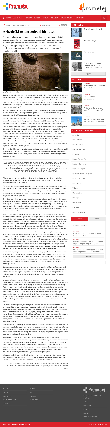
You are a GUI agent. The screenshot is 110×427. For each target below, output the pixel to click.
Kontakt (86, 409)
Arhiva (88, 74)
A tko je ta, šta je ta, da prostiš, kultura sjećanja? (93, 109)
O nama (85, 402)
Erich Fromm (77, 202)
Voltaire (75, 188)
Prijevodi (70, 18)
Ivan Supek (76, 198)
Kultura (46, 18)
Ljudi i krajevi (18, 18)
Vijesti (97, 219)
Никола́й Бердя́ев (79, 149)
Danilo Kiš (76, 207)
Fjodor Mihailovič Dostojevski (82, 173)
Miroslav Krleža (78, 145)
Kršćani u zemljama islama (22, 25)
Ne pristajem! (89, 52)
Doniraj (86, 413)
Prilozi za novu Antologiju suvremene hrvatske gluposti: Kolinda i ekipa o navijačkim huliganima (88, 251)
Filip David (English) (79, 169)
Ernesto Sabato (78, 140)
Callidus (104, 424)
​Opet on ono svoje (80, 225)
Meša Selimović (78, 183)
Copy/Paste (79, 18)
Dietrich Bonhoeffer (79, 159)
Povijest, (9, 25)
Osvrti (8, 18)
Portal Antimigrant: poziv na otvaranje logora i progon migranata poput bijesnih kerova (88, 243)
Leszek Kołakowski (79, 212)
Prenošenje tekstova (91, 417)
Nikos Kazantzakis (79, 178)
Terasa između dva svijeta (94, 29)
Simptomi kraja (90, 40)
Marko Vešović (78, 193)
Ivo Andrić (76, 154)
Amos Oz (76, 135)
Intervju (62, 18)
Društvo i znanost (33, 18)
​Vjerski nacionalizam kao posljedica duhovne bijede (94, 120)
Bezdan (80, 219)
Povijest (54, 18)
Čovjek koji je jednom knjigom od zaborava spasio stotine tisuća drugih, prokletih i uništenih (94, 66)
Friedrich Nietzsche (79, 164)
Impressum (87, 406)
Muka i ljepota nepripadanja (89, 98)
